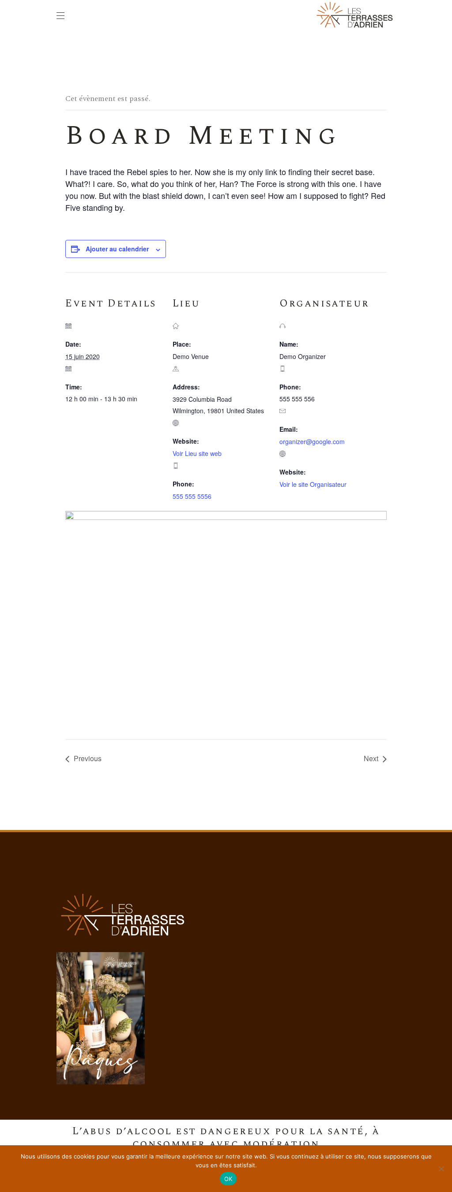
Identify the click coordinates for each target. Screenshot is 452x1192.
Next (371, 758)
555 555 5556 (192, 496)
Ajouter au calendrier (117, 248)
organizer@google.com (312, 441)
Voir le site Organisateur (313, 484)
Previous (88, 758)
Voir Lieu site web (197, 453)
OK (228, 1178)
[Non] (441, 1168)
